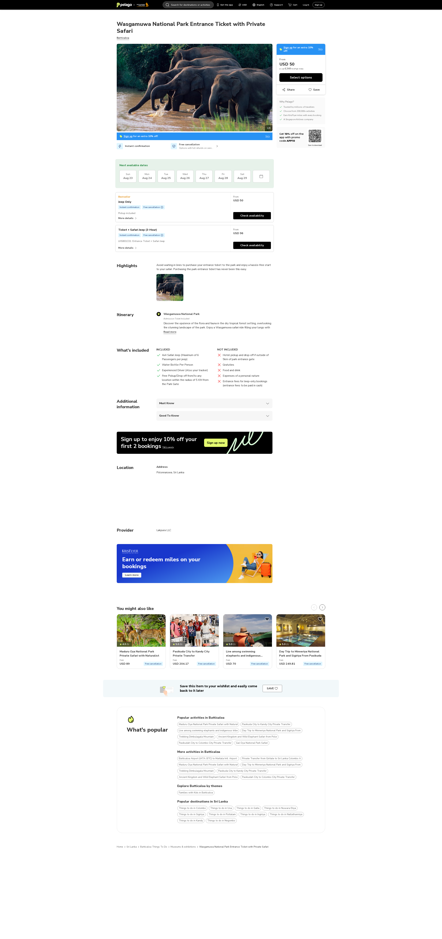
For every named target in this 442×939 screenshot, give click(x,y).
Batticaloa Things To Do (153, 846)
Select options (301, 77)
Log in (306, 4)
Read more (170, 332)
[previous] (314, 607)
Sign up (318, 4)
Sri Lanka (132, 846)
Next (275, 88)
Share (291, 90)
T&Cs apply (168, 447)
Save (316, 90)
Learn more (131, 575)
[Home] (133, 5)
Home (120, 846)
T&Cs (267, 136)
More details (125, 218)
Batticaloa (123, 38)
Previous (114, 88)
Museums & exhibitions (183, 846)
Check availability (252, 216)
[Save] (160, 619)
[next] (322, 607)
